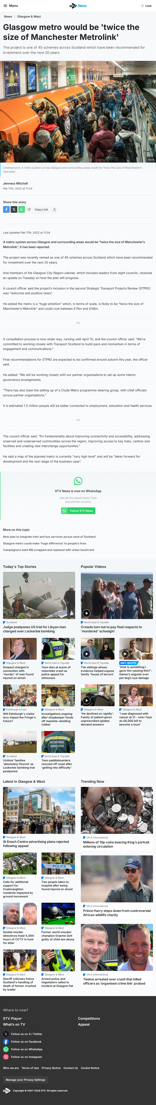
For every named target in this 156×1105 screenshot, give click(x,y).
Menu (13, 6)
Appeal (84, 1024)
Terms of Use (30, 1068)
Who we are (11, 1068)
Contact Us (71, 1068)
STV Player (12, 1018)
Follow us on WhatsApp (26, 1049)
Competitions (89, 1018)
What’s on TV (14, 1024)
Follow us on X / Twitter (26, 1034)
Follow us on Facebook (26, 1041)
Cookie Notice (90, 1068)
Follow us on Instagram (26, 1056)
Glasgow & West (29, 16)
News (8, 16)
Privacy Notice (51, 1068)
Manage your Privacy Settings (25, 1079)
